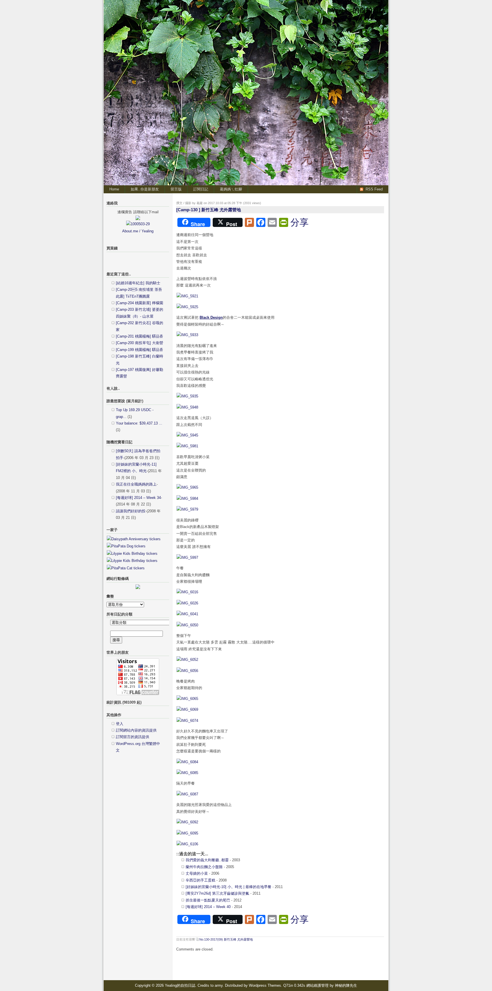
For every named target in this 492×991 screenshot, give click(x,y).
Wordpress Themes (265, 985)
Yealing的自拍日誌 (358, 10)
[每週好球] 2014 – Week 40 (208, 907)
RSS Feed (374, 189)
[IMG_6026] (187, 603)
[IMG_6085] (187, 773)
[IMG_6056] (187, 671)
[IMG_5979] (187, 509)
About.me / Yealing (137, 231)
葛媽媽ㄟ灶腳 (231, 189)
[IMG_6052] (187, 659)
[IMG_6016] (187, 592)
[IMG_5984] (187, 498)
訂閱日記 (200, 189)
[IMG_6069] (187, 709)
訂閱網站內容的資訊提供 (136, 730)
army (219, 985)
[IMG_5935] (187, 396)
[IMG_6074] (187, 720)
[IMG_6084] (187, 762)
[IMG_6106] (187, 844)
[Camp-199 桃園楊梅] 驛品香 (139, 350)
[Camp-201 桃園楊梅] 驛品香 (139, 336)
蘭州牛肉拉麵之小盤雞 (204, 867)
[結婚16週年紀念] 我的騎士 (138, 283)
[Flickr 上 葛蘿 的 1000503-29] (138, 224)
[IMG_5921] (187, 296)
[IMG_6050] (187, 625)
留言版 (176, 189)
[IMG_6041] (187, 614)
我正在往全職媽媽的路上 (136, 484)
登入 (119, 724)
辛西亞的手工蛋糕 (200, 880)
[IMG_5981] (187, 446)
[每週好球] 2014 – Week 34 (138, 498)
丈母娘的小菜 (197, 873)
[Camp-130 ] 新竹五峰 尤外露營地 (208, 209)
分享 (299, 222)
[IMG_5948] (187, 407)
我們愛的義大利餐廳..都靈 (207, 860)
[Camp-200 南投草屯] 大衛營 (139, 343)
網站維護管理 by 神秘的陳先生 (331, 985)
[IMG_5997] (187, 557)
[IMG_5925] (187, 307)
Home (114, 189)
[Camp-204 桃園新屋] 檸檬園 (139, 303)
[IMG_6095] (187, 833)
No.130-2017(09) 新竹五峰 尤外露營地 (226, 939)
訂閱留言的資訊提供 (132, 737)
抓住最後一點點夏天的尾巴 (208, 900)
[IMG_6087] (187, 794)
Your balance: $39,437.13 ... (139, 423)
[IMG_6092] (187, 822)
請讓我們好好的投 (130, 511)
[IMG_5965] (187, 487)
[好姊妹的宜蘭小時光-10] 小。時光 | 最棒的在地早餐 (228, 887)
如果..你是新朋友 (145, 189)
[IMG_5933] (187, 335)
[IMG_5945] (187, 435)
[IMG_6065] (187, 698)
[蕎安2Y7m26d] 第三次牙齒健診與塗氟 (217, 893)
